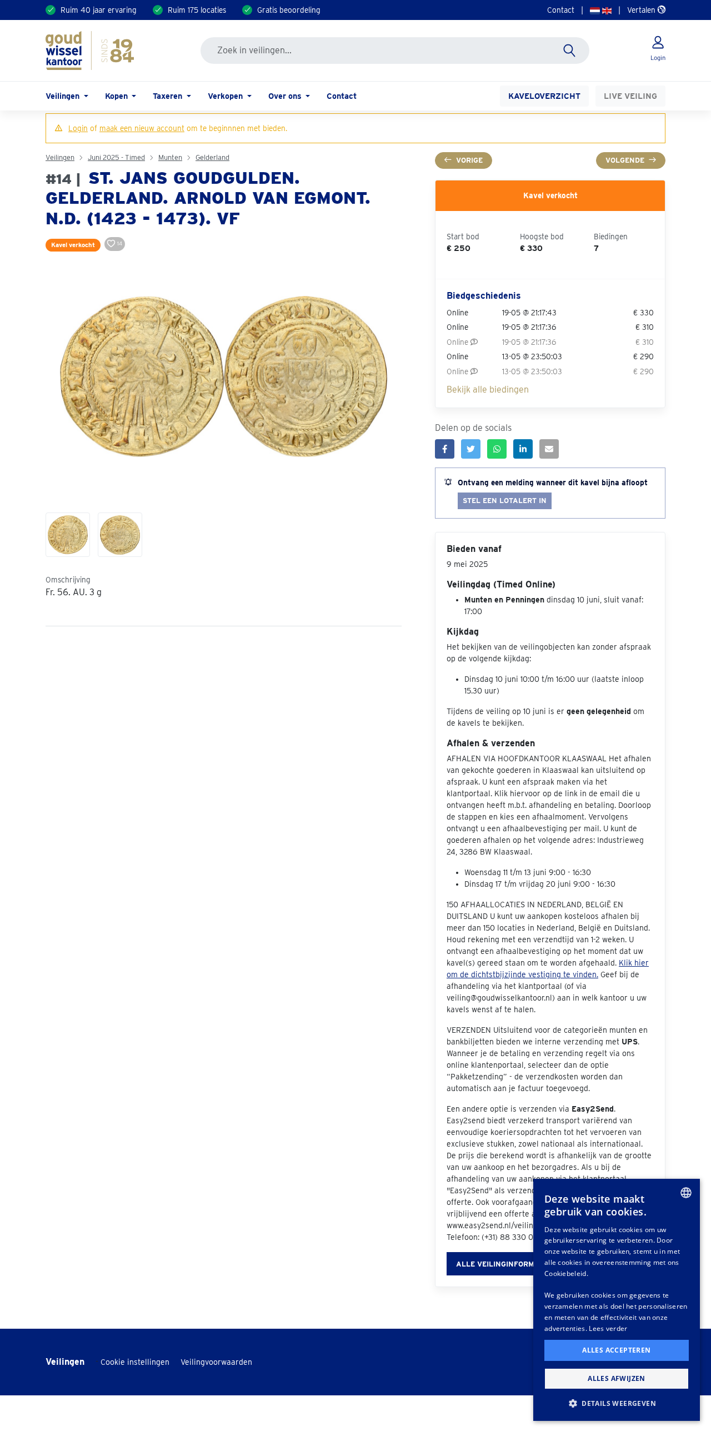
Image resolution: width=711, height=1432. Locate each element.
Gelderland (212, 157)
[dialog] (616, 1300)
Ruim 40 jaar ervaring (99, 10)
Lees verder (608, 1328)
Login (78, 128)
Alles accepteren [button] (616, 1350)
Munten (170, 157)
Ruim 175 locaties (197, 10)
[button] (616, 1403)
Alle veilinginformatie (503, 1264)
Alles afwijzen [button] (616, 1378)
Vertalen (642, 10)
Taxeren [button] (168, 96)
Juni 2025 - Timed (116, 157)
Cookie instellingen (135, 1362)
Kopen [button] (117, 96)
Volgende (624, 160)
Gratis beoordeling (289, 10)
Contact (560, 10)
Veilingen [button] (64, 96)
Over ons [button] (286, 96)
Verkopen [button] (226, 96)
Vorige (469, 160)
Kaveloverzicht (544, 96)
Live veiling (630, 96)
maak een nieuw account (141, 128)
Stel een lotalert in (505, 500)
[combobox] (686, 1192)
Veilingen (60, 157)
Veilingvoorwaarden (216, 1362)
